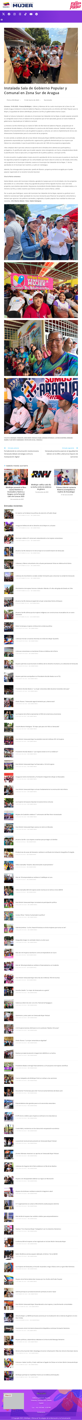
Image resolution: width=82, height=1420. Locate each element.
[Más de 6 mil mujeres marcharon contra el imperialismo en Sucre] (8, 953)
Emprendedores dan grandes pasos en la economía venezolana (35, 1103)
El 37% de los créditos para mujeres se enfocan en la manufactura (36, 1116)
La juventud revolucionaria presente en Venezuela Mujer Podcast (36, 1141)
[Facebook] (9, 14)
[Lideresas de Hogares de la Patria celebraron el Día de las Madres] (8, 1167)
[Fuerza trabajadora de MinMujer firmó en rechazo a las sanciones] (8, 1079)
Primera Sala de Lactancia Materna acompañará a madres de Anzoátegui (66, 489)
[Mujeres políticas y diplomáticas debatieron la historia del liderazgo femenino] (8, 1340)
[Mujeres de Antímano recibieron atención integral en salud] (8, 1192)
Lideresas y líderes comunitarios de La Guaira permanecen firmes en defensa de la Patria (43, 563)
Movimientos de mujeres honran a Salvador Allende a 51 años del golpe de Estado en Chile (44, 588)
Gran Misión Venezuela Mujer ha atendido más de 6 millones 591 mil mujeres (40, 739)
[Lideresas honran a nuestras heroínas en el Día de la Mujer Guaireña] (8, 639)
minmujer (70, 438)
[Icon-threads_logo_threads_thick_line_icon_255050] (20, 14)
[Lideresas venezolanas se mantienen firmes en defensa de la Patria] (8, 652)
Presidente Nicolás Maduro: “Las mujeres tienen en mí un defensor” (37, 752)
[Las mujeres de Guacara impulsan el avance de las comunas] (8, 803)
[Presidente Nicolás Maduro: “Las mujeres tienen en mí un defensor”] (8, 752)
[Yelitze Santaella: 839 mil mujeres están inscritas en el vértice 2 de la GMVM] (8, 890)
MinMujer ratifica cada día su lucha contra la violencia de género (41, 487)
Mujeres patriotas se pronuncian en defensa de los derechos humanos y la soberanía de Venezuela (47, 664)
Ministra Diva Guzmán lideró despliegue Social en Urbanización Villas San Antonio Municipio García (47, 1351)
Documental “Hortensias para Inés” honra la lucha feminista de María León (39, 1091)
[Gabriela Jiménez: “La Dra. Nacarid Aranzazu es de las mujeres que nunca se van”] (8, 928)
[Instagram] (14, 14)
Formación (20, 438)
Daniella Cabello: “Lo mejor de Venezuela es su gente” (32, 990)
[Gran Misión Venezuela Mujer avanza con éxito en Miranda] (8, 828)
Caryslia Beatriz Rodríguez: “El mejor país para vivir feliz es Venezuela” (37, 726)
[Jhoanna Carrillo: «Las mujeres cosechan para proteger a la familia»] (8, 840)
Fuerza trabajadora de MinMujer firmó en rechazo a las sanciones (36, 1078)
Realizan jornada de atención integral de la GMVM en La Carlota (36, 1053)
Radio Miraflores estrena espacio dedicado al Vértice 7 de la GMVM (37, 1254)
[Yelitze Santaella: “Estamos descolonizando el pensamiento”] (8, 865)
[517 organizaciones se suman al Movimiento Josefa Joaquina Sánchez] (8, 1204)
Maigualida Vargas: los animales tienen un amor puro (32, 940)
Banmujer (13, 438)
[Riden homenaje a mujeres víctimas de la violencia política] (8, 627)
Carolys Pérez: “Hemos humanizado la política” (30, 915)
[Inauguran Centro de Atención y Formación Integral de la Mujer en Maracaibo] (8, 777)
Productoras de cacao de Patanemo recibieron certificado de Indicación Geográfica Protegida (45, 852)
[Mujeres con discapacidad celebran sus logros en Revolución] (8, 1179)
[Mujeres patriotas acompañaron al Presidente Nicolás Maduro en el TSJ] (8, 677)
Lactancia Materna (60, 438)
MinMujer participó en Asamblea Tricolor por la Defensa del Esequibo (37, 1375)
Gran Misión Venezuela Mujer (33, 438)
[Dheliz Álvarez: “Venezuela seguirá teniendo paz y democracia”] (8, 702)
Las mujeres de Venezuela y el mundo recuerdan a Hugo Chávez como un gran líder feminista (45, 1267)
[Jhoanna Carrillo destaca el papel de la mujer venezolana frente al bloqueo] (8, 602)
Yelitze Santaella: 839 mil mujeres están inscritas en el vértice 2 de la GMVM (39, 890)
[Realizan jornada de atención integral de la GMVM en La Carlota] (8, 1054)
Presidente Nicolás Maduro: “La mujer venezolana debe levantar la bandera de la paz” (43, 689)
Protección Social (30, 440)
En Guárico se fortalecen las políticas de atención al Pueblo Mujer (36, 513)
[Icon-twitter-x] (3, 14)
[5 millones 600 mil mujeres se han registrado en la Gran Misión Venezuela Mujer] (8, 1242)
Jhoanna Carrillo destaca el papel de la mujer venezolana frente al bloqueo (39, 601)
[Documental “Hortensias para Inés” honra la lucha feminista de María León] (8, 1091)
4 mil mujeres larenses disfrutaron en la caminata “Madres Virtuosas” (37, 1028)
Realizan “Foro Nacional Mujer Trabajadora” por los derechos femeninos (38, 1229)
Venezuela (39, 440)
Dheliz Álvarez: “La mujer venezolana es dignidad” (31, 1040)
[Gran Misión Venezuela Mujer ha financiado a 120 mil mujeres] (8, 765)
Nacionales (48, 100)
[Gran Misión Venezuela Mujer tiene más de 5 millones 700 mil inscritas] (8, 978)
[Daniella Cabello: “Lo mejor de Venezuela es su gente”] (8, 991)
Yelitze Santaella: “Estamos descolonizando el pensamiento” (34, 865)
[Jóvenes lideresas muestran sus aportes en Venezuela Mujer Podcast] (8, 1154)
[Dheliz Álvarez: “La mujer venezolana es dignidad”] (8, 1041)
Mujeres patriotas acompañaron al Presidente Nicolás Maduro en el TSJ (38, 676)
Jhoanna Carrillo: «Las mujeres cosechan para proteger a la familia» (37, 839)
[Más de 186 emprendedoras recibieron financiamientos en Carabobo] (8, 966)
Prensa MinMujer (13, 100)
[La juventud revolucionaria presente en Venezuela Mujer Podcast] (8, 1142)
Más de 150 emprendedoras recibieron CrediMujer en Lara (34, 877)
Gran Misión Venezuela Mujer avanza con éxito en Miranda (34, 827)
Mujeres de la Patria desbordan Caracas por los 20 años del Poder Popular (39, 1279)
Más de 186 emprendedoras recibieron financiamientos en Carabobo (37, 965)
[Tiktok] (25, 14)
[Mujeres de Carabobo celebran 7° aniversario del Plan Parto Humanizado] (8, 815)
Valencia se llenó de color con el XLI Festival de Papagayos (34, 1003)
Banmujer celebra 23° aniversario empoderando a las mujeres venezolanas (39, 538)
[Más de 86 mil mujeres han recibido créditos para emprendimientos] (8, 1217)
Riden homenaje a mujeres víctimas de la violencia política (34, 626)
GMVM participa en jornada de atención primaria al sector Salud (36, 1292)
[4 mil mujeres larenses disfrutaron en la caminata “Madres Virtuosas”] (8, 1029)
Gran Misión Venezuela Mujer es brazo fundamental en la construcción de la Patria (42, 789)
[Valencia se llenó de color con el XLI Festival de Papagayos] (8, 1003)
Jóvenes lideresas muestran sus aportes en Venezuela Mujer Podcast (37, 1153)
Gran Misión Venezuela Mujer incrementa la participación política (36, 902)
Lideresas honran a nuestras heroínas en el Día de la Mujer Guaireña (37, 639)
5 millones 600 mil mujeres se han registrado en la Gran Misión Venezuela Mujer (41, 1241)
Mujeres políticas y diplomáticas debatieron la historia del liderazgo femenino (40, 1339)
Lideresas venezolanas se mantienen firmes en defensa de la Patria (37, 651)
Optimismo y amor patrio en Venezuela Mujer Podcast (33, 1015)
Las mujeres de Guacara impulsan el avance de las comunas (34, 802)
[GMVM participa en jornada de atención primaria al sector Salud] (8, 1292)
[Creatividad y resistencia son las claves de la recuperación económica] (8, 1129)
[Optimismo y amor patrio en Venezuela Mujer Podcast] (8, 1016)
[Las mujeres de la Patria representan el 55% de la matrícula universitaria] (8, 715)
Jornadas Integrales (48, 438)
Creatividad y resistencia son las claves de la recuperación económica (37, 1128)
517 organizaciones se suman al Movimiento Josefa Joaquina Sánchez (37, 1204)
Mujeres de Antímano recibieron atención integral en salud (34, 1191)
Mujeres (6, 440)
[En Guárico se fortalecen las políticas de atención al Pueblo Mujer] (8, 514)
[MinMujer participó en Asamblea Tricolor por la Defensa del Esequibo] (8, 1375)
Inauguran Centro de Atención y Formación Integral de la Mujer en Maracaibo (40, 777)
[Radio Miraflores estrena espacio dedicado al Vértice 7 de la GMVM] (8, 1255)
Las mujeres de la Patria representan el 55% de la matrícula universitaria (38, 714)
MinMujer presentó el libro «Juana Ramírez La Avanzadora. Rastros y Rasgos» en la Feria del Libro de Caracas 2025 (16, 492)
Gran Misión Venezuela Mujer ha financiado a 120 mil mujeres (35, 764)
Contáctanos (41, 1412)
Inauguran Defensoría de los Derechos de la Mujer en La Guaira (35, 525)
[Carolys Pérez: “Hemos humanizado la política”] (8, 916)
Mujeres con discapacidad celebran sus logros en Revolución (35, 1179)
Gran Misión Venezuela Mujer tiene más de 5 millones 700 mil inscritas (38, 978)
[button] (1, 19)
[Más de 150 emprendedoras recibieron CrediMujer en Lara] (8, 878)
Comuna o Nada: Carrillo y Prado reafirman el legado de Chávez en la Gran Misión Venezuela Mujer (47, 1362)
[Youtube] (31, 14)
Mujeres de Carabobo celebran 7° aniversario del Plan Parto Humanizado (39, 814)
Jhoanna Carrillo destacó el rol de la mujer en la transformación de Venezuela (40, 551)
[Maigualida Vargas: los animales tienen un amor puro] (8, 941)
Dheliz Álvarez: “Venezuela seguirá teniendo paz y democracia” (35, 701)
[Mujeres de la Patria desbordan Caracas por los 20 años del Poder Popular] (8, 1280)
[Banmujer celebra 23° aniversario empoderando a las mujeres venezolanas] (8, 539)
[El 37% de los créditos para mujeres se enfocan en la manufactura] (8, 1116)
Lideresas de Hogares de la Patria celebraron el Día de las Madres (36, 1166)
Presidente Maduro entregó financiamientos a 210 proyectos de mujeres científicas (42, 1066)
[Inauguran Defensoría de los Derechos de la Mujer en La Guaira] (8, 526)
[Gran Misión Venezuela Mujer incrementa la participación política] (8, 903)
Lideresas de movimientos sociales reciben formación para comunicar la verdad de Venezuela (45, 576)
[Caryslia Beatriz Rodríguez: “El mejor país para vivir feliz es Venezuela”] (8, 727)
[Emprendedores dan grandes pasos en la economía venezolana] (8, 1104)
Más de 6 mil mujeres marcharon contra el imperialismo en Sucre (36, 953)
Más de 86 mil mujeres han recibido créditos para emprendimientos (37, 1216)
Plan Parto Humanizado (16, 440)
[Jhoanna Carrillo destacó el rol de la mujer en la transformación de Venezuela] (8, 551)
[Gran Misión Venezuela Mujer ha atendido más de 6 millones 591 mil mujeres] (8, 740)
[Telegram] (36, 14)
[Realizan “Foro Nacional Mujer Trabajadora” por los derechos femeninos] (8, 1229)
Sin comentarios (35, 515)
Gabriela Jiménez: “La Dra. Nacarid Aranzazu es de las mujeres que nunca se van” (41, 927)
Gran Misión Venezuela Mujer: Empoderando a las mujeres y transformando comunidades (44, 1304)
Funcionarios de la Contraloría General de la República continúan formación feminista (43, 1328)
